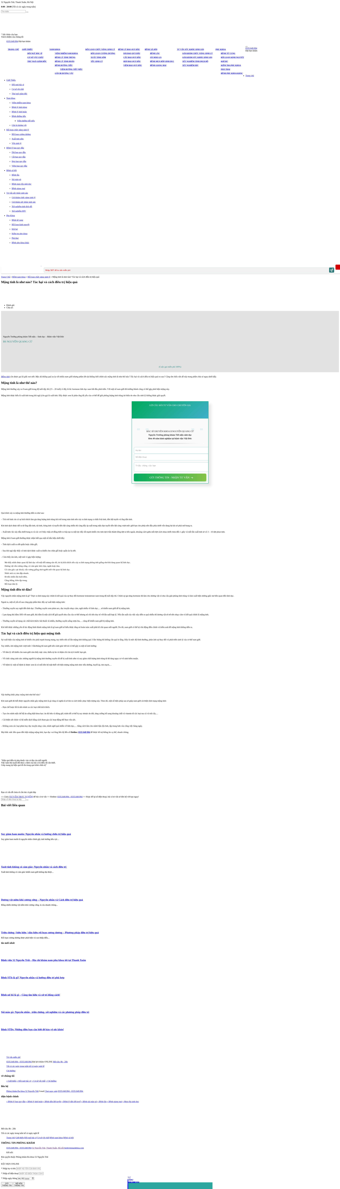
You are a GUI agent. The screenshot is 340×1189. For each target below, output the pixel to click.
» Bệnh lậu (102, 1101)
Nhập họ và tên (8, 1168)
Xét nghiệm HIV (190, 65)
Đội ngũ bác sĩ (34, 53)
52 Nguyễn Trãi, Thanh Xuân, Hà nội (48, 1148)
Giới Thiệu (27, 49)
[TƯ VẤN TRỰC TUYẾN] (21, 797)
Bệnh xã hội (151, 49)
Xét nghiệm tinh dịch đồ (195, 61)
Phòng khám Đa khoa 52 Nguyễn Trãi (22, 1091)
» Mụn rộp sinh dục (130, 1101)
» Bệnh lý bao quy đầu (16, 1101)
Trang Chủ (5, 277)
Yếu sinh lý (97, 61)
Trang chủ (13, 49)
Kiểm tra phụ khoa (231, 65)
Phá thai (225, 69)
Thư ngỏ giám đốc (37, 61)
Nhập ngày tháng (9, 1178)
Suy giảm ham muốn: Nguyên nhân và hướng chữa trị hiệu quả (36, 834)
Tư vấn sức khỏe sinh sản (190, 49)
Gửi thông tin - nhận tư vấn (169, 477)
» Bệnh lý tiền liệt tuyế (71, 1101)
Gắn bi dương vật (64, 73)
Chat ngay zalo (51, 1091)
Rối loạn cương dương (103, 53)
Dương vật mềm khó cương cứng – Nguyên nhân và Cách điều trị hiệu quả (42, 899)
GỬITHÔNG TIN (7, 1184)
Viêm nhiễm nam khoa (66, 53)
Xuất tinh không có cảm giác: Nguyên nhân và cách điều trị (34, 866)
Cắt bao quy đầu (132, 57)
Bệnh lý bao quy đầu (129, 49)
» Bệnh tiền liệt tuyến (52, 1101)
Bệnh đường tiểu (64, 65)
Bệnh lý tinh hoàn (64, 61)
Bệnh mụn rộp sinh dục (162, 61)
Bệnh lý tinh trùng (65, 57)
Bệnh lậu (155, 53)
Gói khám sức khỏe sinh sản (197, 57)
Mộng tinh (5, 376)
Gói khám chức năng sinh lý (197, 53)
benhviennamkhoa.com (74, 1148)
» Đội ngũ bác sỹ (24, 1081)
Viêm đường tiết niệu (71, 69)
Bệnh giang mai (158, 65)
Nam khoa (55, 49)
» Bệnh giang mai (114, 1101)
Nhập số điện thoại (9, 1173)
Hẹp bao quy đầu (132, 61)
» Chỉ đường (51, 1081)
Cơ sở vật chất (35, 57)
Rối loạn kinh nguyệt (232, 57)
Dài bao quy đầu (131, 53)
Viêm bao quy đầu (132, 65)
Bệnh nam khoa (19, 277)
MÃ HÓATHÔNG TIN (19, 1184)
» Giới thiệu (11, 1081)
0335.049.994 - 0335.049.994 (69, 797)
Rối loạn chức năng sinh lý (100, 49)
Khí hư (224, 61)
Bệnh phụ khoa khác (232, 73)
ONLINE (48, 1062)
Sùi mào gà (156, 57)
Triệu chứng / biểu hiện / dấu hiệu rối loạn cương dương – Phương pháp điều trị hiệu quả (50, 932)
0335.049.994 (12, 41)
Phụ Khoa (221, 49)
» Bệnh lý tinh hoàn (34, 1101)
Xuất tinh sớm (98, 57)
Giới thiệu (19, 1138)
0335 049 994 (84, 732)
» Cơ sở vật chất (38, 1081)
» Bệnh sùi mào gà (89, 1101)
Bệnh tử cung (228, 53)
